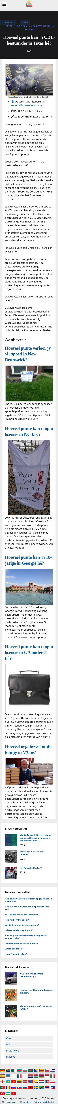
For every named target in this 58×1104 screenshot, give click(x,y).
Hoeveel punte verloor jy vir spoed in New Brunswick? (28, 353)
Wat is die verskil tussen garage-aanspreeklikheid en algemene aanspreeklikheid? (36, 838)
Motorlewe (12, 1050)
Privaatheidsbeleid (44, 1102)
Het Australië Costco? (31, 868)
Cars (8, 1038)
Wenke (10, 1044)
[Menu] (4, 4)
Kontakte (25, 1102)
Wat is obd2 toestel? (15, 948)
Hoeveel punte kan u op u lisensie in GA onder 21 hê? (29, 652)
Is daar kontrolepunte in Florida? (21, 943)
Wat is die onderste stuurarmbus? (22, 925)
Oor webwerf (10, 1102)
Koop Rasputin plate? (16, 954)
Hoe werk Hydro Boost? (17, 920)
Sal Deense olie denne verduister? (22, 914)
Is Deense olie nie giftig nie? (19, 930)
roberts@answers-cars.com (27, 105)
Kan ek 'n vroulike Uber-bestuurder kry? (32, 975)
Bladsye (10, 1056)
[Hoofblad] (29, 3)
